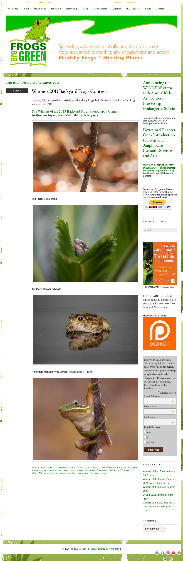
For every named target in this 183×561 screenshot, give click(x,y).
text (148, 437)
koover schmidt (77, 470)
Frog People (62, 467)
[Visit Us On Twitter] (162, 554)
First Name (159, 406)
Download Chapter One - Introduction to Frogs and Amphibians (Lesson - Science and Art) (159, 142)
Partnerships (72, 8)
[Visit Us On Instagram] (168, 554)
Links (148, 8)
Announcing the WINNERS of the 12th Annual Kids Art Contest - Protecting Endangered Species (159, 95)
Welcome (13, 8)
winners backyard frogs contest (69, 472)
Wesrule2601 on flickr (123, 470)
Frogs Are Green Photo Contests (105, 467)
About (26, 8)
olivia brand (90, 470)
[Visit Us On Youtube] (179, 554)
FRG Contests (133, 8)
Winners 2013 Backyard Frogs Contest (69, 91)
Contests (43, 467)
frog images (132, 467)
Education (55, 8)
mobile (150, 442)
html (148, 432)
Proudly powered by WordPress (103, 549)
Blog (85, 8)
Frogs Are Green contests (79, 467)
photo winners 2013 (104, 470)
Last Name (159, 417)
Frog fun (52, 467)
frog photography (39, 470)
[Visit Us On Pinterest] (173, 554)
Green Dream (100, 8)
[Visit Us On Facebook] (157, 554)
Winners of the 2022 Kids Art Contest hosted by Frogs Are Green (157, 506)
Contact (159, 8)
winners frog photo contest (95, 472)
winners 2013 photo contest (43, 472)
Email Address (159, 396)
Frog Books (40, 8)
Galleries (116, 8)
